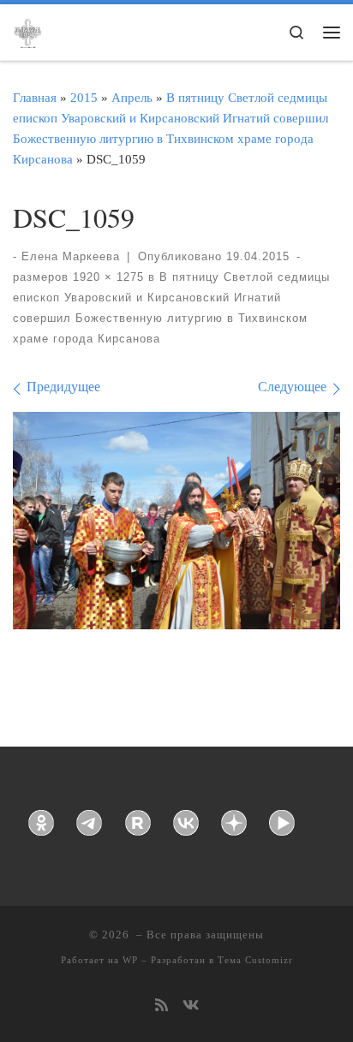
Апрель (132, 97)
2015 (84, 97)
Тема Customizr (255, 960)
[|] (27, 31)
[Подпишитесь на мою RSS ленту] (161, 1006)
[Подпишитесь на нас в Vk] (190, 1006)
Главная (35, 97)
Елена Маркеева (70, 256)
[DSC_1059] (176, 520)
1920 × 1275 (106, 277)
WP (130, 960)
